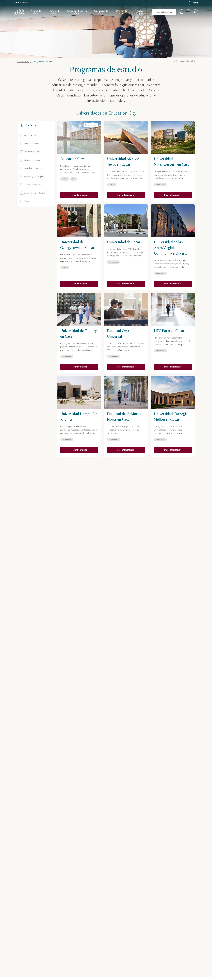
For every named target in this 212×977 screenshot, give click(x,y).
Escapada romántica (81, 516)
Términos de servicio (90, 494)
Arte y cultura (78, 509)
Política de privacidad (106, 489)
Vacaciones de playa (81, 523)
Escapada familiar (128, 509)
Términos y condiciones (135, 489)
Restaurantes (127, 516)
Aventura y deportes (102, 509)
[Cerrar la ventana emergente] (148, 447)
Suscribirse (133, 482)
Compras (103, 523)
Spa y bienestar (105, 516)
